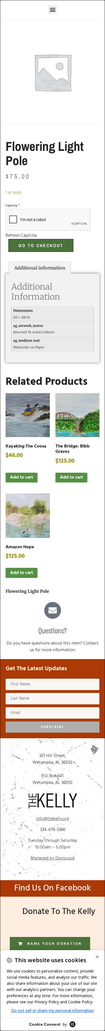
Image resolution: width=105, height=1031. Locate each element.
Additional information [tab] (39, 268)
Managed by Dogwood (52, 858)
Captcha (13, 205)
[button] (52, 9)
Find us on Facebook (52, 888)
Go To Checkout (40, 245)
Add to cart (21, 477)
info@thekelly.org (52, 819)
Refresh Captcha (21, 235)
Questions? (52, 630)
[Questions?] (52, 610)
